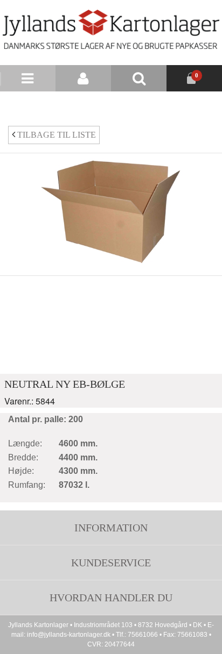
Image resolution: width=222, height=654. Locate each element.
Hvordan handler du (111, 597)
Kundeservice (111, 562)
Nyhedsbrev (141, 105)
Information (111, 528)
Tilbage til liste (55, 134)
